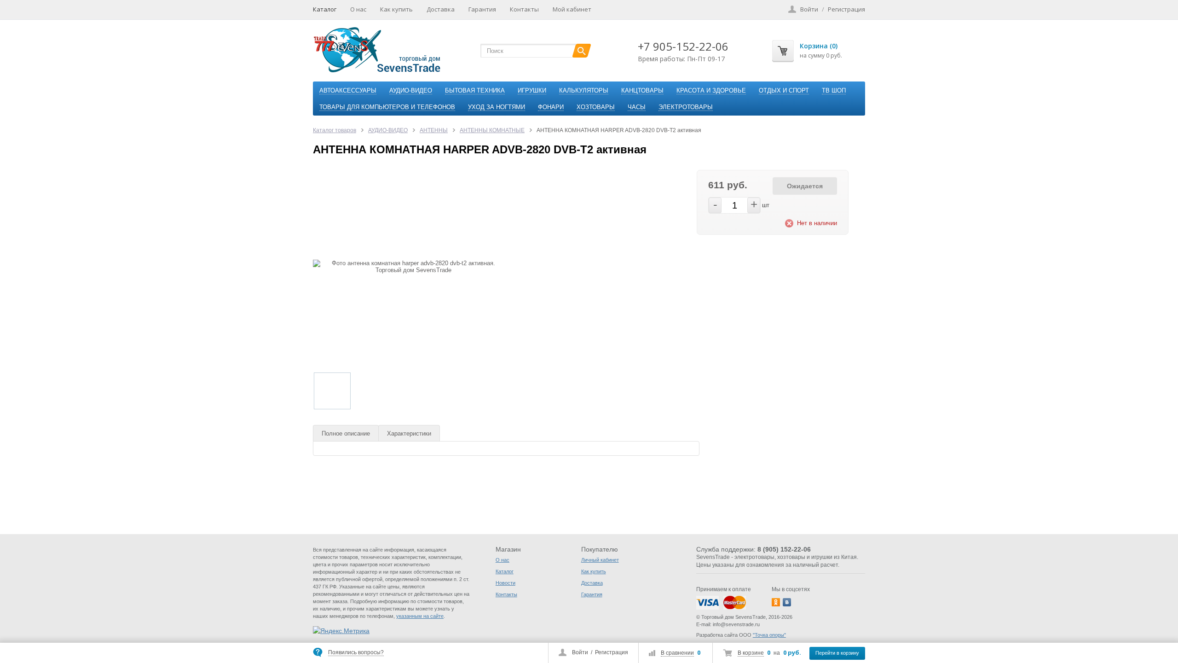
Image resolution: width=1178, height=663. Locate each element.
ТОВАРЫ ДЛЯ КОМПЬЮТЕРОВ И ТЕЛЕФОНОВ (387, 107)
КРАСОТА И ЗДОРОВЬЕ (711, 90)
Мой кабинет (572, 9)
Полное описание (346, 433)
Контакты (524, 9)
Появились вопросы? (356, 652)
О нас (358, 9)
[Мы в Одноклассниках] (776, 602)
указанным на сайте (420, 616)
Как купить (396, 9)
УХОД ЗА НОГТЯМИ (496, 107)
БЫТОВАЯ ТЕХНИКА (475, 90)
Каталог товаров (334, 130)
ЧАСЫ (637, 107)
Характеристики (409, 433)
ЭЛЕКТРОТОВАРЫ (685, 107)
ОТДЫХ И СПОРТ (784, 90)
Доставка (441, 9)
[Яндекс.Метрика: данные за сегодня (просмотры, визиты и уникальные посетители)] (341, 630)
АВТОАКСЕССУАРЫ (347, 90)
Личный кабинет (600, 560)
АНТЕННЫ (434, 130)
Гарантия (482, 9)
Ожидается (805, 186)
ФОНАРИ (551, 107)
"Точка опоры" (769, 635)
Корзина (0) (818, 45)
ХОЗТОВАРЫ (596, 107)
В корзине (751, 653)
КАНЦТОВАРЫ (642, 90)
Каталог (324, 9)
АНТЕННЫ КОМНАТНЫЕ (492, 130)
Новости (505, 583)
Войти (580, 652)
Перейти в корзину (837, 653)
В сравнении (677, 653)
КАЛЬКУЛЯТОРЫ (583, 90)
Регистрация (611, 652)
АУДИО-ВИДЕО (410, 90)
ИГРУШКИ (532, 90)
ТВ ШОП (834, 90)
